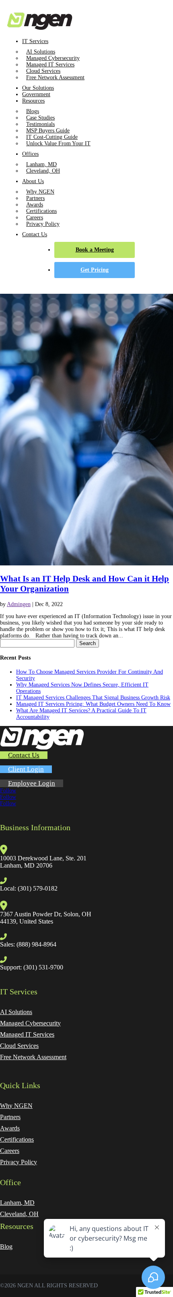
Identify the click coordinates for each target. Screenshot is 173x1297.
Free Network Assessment (55, 77)
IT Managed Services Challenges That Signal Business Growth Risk (93, 698)
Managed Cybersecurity (53, 58)
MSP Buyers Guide (48, 131)
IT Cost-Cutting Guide (52, 137)
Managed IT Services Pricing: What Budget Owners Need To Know (93, 704)
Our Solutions (38, 88)
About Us (33, 181)
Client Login (26, 769)
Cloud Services (43, 71)
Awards (34, 205)
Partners (35, 198)
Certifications (41, 211)
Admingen (19, 604)
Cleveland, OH (43, 171)
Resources (33, 101)
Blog (6, 1246)
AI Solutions (40, 52)
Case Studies (40, 118)
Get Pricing (94, 270)
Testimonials (40, 124)
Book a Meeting (95, 250)
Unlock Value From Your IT (58, 143)
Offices (30, 154)
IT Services (35, 41)
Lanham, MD (41, 164)
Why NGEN (40, 192)
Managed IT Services (50, 65)
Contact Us (34, 234)
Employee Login (31, 783)
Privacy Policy (43, 224)
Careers (34, 217)
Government (36, 94)
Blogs (32, 111)
